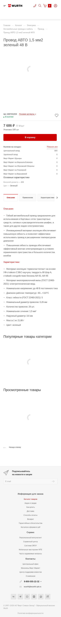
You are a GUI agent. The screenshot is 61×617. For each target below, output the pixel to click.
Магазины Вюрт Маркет (30, 568)
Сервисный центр (30, 542)
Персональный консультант (30, 538)
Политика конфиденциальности (30, 613)
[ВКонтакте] (13, 596)
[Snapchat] (41, 596)
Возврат (30, 519)
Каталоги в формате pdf (30, 527)
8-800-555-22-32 (31, 581)
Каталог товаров (30, 499)
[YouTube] (27, 596)
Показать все (52, 147)
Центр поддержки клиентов (30, 572)
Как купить (30, 507)
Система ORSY (30, 546)
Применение (28, 198)
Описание (11, 198)
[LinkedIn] (47, 596)
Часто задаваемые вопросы (30, 554)
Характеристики (47, 198)
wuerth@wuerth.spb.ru (32, 587)
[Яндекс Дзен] (34, 596)
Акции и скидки (30, 503)
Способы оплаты (30, 515)
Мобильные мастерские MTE (30, 550)
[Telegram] (20, 596)
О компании (30, 576)
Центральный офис (30, 564)
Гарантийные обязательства (30, 523)
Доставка (30, 511)
